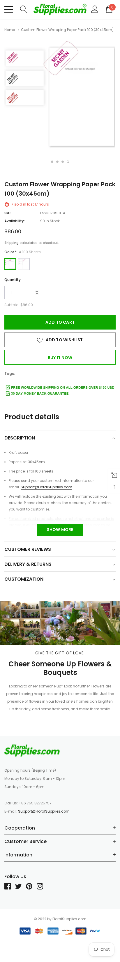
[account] (94, 9)
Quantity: (13, 279)
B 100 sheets (24, 264)
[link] (32, 750)
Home (9, 29)
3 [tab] (62, 162)
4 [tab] (68, 162)
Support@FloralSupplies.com (46, 487)
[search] (23, 9)
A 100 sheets (10, 264)
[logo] (60, 9)
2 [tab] (57, 162)
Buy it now (60, 358)
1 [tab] (52, 162)
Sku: (7, 213)
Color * (22, 251)
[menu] (8, 9)
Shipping (11, 242)
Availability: (14, 220)
